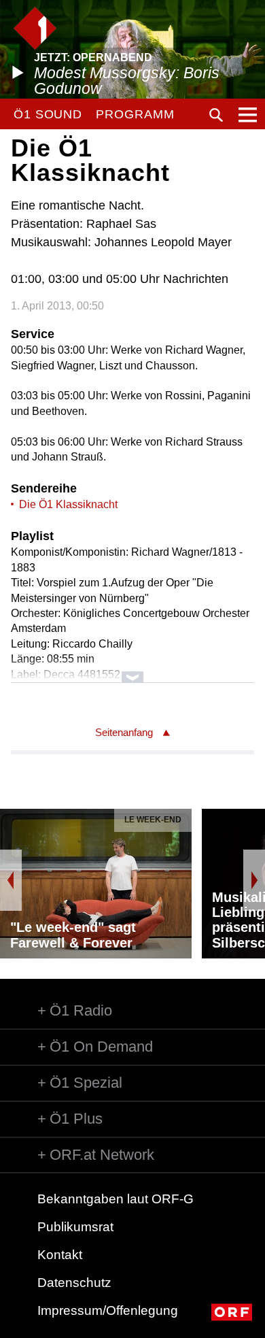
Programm (135, 114)
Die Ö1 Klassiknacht (68, 504)
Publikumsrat (75, 1227)
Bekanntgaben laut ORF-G (115, 1199)
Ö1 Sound (48, 114)
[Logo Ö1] (35, 28)
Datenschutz (74, 1282)
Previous (11, 880)
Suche (216, 115)
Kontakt (59, 1255)
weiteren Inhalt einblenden (133, 670)
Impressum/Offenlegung (107, 1310)
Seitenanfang (124, 732)
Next (254, 880)
